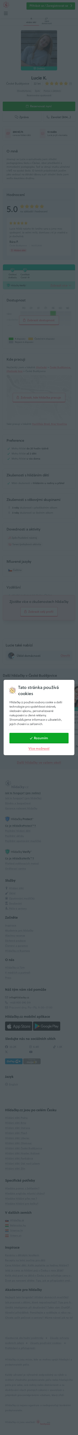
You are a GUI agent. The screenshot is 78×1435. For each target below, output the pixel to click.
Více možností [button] (38, 748)
